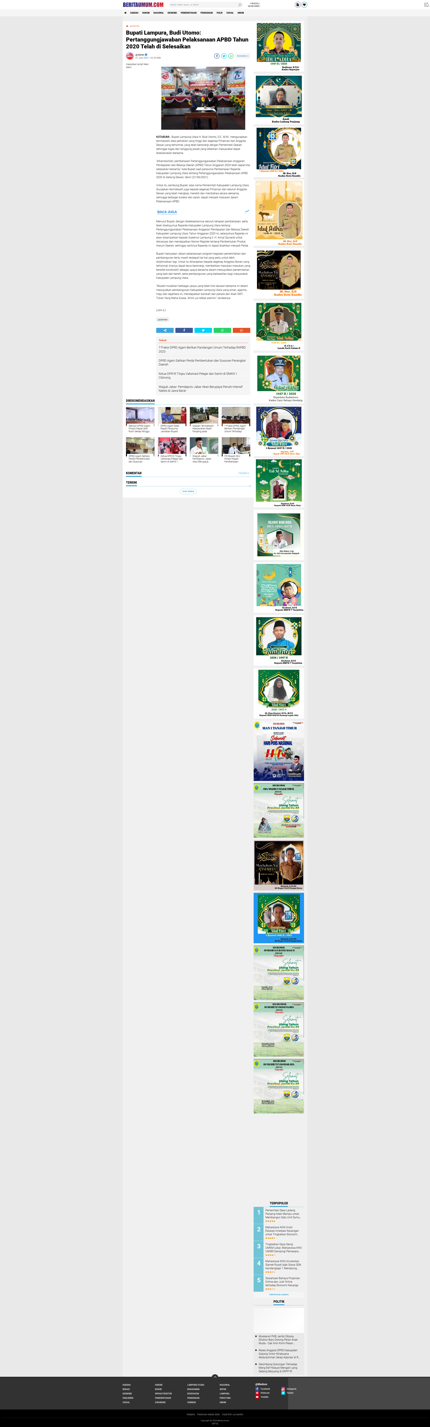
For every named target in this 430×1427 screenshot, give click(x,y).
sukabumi (160, 1402)
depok (223, 1389)
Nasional (159, 12)
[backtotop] (215, 1377)
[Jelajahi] (426, 5)
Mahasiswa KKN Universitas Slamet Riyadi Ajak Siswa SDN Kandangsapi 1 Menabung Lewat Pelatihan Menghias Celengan (283, 1265)
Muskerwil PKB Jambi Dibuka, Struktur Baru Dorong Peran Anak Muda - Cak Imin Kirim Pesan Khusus (278, 1340)
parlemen (163, 319)
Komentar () (243, 56)
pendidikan (207, 12)
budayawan (193, 1389)
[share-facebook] (217, 56)
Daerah (134, 12)
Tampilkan (243, 473)
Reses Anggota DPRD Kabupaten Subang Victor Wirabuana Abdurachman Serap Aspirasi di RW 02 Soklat (280, 1354)
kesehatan (193, 1393)
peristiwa (225, 1398)
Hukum (146, 12)
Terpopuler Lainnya (279, 1295)
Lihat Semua (188, 491)
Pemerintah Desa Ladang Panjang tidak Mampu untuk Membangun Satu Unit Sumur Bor (282, 1214)
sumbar (191, 1402)
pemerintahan (189, 12)
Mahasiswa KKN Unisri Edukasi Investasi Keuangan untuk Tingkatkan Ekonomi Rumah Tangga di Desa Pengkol (282, 1231)
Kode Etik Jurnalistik (232, 1414)
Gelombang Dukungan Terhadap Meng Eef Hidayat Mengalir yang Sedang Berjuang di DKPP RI (278, 1368)
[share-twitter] (224, 56)
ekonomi (172, 12)
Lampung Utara (195, 1384)
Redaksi (191, 1414)
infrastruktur (163, 1393)
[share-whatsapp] (231, 56)
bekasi (126, 1389)
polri (220, 12)
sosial (230, 12)
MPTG (215, 1423)
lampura (224, 1393)
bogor (158, 1389)
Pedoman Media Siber (208, 1414)
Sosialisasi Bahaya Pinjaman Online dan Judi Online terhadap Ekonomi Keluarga (282, 1282)
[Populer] (304, 4)
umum (241, 12)
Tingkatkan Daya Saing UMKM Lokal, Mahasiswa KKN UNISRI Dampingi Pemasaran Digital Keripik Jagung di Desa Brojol (283, 1248)
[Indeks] (297, 4)
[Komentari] (241, 330)
